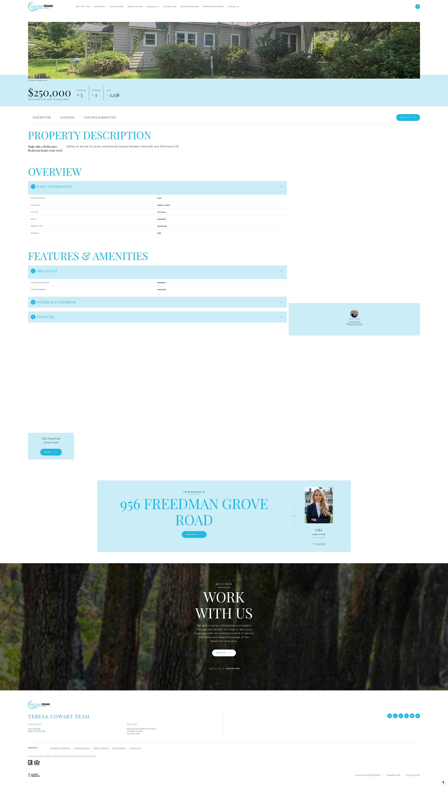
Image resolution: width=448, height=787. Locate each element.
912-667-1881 (355, 322)
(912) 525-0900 (233, 668)
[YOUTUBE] (412, 715)
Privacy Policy (413, 775)
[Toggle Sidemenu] (417, 6)
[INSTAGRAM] (395, 715)
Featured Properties (60, 748)
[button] (408, 117)
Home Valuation (135, 6)
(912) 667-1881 (34, 729)
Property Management (213, 6)
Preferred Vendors (189, 6)
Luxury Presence (373, 775)
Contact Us (233, 6)
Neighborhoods (81, 748)
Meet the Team (83, 6)
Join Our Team (170, 6)
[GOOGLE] (417, 715)
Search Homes (117, 6)
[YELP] (401, 715)
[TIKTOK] (406, 715)
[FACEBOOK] (389, 715)
